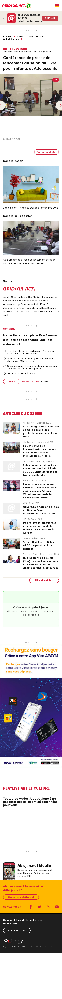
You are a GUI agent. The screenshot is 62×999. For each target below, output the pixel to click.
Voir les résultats (30, 382)
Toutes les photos (46, 152)
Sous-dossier (36, 36)
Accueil (7, 36)
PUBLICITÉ (30, 30)
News (20, 36)
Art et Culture (11, 39)
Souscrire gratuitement (21, 897)
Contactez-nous (16, 930)
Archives (45, 382)
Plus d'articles (44, 580)
